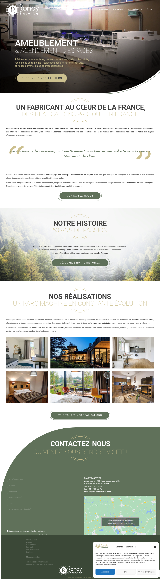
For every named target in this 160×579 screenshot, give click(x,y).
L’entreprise (31, 545)
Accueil (29, 542)
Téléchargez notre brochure (37, 562)
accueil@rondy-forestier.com (97, 492)
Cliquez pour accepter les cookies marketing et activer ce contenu (120, 521)
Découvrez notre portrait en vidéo (39, 564)
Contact (29, 552)
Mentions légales (33, 557)
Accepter (105, 572)
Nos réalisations (32, 550)
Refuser (126, 572)
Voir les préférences (146, 572)
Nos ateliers (31, 547)
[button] (155, 547)
